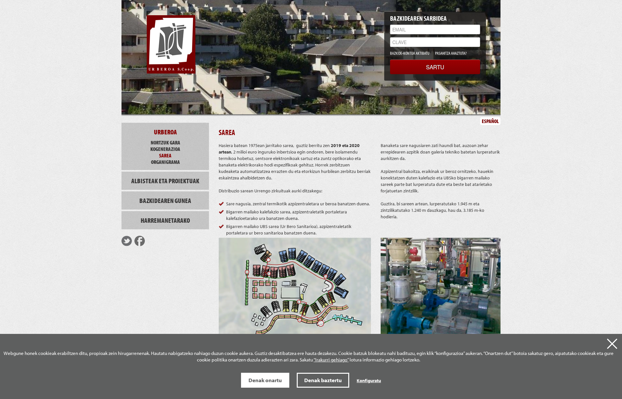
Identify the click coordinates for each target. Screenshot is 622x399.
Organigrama (165, 161)
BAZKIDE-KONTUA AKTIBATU (409, 53)
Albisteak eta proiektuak (165, 181)
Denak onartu (265, 380)
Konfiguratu (369, 380)
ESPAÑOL (490, 121)
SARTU (435, 67)
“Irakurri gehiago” (331, 360)
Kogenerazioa (165, 148)
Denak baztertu (323, 380)
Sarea (165, 155)
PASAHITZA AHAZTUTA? (450, 53)
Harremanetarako (165, 220)
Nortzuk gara (165, 142)
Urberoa (165, 132)
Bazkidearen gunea (165, 200)
